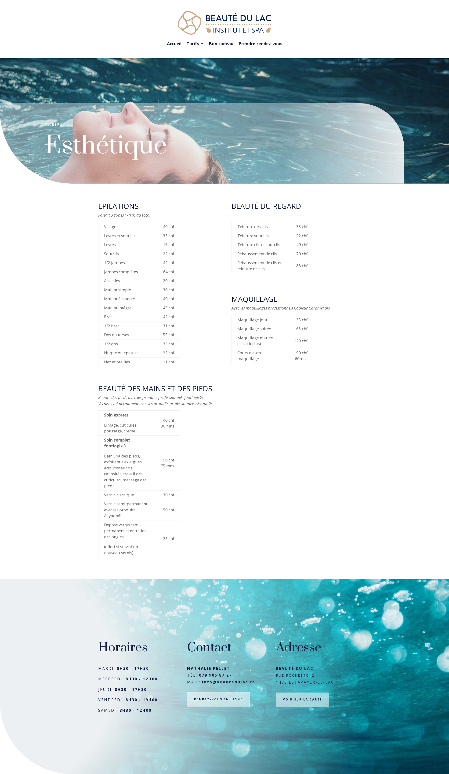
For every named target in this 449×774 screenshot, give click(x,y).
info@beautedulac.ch (228, 682)
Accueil (174, 43)
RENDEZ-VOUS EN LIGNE (218, 699)
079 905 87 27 (215, 675)
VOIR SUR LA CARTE (302, 699)
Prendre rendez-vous (260, 43)
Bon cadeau (221, 43)
